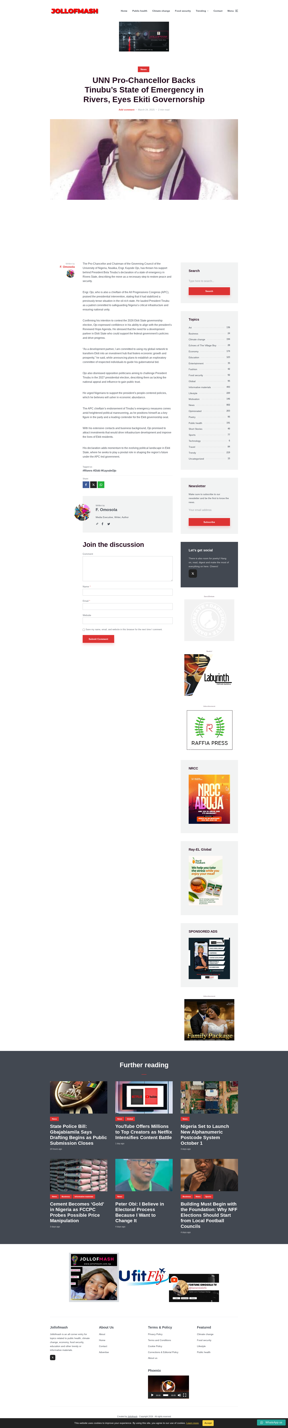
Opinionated (195, 411)
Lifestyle (193, 393)
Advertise (104, 1352)
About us (152, 1358)
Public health (139, 10)
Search (209, 291)
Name (86, 586)
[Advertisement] (144, 231)
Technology (195, 441)
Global (192, 381)
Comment (88, 554)
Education (194, 357)
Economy (193, 351)
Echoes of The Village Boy (202, 345)
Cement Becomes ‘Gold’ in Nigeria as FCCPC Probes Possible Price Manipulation (77, 1212)
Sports (192, 435)
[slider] (165, 1395)
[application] (168, 1387)
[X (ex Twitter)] (193, 573)
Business (193, 333)
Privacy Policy (155, 1334)
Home (124, 10)
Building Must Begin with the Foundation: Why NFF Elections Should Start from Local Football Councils (209, 1215)
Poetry (192, 417)
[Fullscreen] (184, 1395)
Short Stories (195, 429)
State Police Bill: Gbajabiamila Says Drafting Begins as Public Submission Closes (78, 1135)
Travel (192, 447)
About (102, 1334)
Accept (208, 1423)
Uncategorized (196, 458)
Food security (183, 10)
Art (190, 327)
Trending (201, 10)
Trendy (192, 452)
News (143, 69)
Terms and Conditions (159, 1340)
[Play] (152, 1395)
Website (87, 615)
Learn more (192, 1423)
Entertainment (196, 363)
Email (86, 601)
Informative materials (200, 387)
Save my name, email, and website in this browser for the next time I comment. (124, 629)
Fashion (193, 369)
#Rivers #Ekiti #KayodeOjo (99, 470)
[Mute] (179, 1395)
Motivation (194, 399)
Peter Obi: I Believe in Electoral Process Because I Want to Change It (139, 1212)
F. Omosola (106, 509)
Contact (218, 10)
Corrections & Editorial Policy (163, 1352)
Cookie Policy (155, 1346)
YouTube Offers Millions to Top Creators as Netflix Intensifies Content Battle (143, 1132)
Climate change (161, 10)
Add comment (126, 109)
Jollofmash (133, 1416)
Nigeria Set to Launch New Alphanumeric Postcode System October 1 (205, 1135)
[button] (168, 1387)
